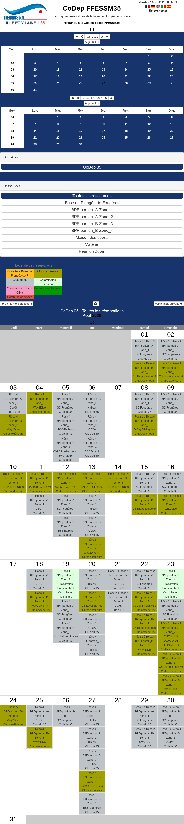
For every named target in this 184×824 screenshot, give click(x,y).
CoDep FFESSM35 (92, 8)
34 (12, 76)
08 (144, 387)
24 (35, 83)
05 (65, 387)
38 (12, 131)
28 (126, 83)
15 (149, 69)
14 (126, 69)
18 (57, 76)
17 (35, 76)
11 (57, 69)
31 (12, 56)
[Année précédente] (76, 36)
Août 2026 (92, 36)
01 (144, 334)
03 (13, 387)
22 (149, 76)
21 (126, 76)
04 (39, 387)
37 (12, 124)
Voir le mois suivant (167, 303)
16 (171, 69)
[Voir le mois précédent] (82, 36)
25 (57, 83)
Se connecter (158, 10)
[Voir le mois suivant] (102, 36)
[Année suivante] (107, 36)
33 (12, 69)
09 (170, 387)
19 (80, 76)
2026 (96, 315)
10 (35, 69)
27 (171, 137)
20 (103, 76)
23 (171, 76)
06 (92, 387)
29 (149, 83)
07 (118, 387)
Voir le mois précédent (18, 303)
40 (12, 144)
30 (171, 83)
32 (12, 62)
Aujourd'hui (92, 42)
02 (170, 334)
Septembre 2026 (92, 98)
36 (12, 89)
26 (80, 83)
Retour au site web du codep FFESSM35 (92, 22)
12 (80, 69)
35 (12, 83)
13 (103, 69)
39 (12, 137)
